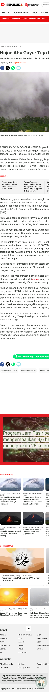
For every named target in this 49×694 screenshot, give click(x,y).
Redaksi (21, 664)
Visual (20, 649)
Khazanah (4, 638)
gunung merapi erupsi (9, 370)
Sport (24, 19)
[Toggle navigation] (2, 5)
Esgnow (3, 649)
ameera (5, 13)
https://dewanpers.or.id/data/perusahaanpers (20, 681)
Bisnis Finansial (43, 645)
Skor (38, 635)
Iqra (20, 638)
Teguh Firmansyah (20, 63)
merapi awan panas (28, 370)
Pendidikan (15, 19)
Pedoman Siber (43, 664)
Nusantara (17, 46)
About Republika (6, 664)
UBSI (44, 19)
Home (2, 46)
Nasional (5, 19)
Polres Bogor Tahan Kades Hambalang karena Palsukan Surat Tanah (10, 185)
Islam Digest (42, 638)
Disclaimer (4, 667)
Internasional (34, 19)
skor (35, 13)
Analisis (21, 642)
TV (1, 652)
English (40, 649)
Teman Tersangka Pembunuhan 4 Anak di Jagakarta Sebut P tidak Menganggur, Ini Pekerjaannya (33, 186)
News (9, 46)
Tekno (20, 645)
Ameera (3, 635)
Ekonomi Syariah (21, 13)
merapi (36, 279)
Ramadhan (22, 652)
